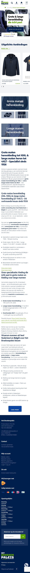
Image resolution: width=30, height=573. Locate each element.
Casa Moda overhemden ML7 (18, 320)
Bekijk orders (5, 457)
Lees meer (15, 410)
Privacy (3, 565)
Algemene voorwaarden (8, 562)
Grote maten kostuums (8, 473)
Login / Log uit (5, 465)
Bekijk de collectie (15, 29)
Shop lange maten (6, 270)
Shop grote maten (6, 268)
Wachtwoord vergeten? (8, 463)
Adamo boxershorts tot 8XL (9, 322)
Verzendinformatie (7, 447)
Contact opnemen (7, 445)
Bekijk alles (4, 48)
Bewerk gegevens (6, 461)
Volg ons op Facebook (7, 569)
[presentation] (1, 87)
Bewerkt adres (5, 459)
